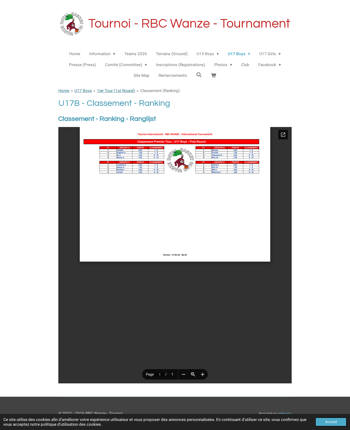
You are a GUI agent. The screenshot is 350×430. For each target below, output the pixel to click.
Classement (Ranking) (160, 90)
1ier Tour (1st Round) (116, 90)
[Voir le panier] (213, 75)
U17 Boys (83, 90)
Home (63, 90)
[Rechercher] (199, 74)
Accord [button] (331, 422)
